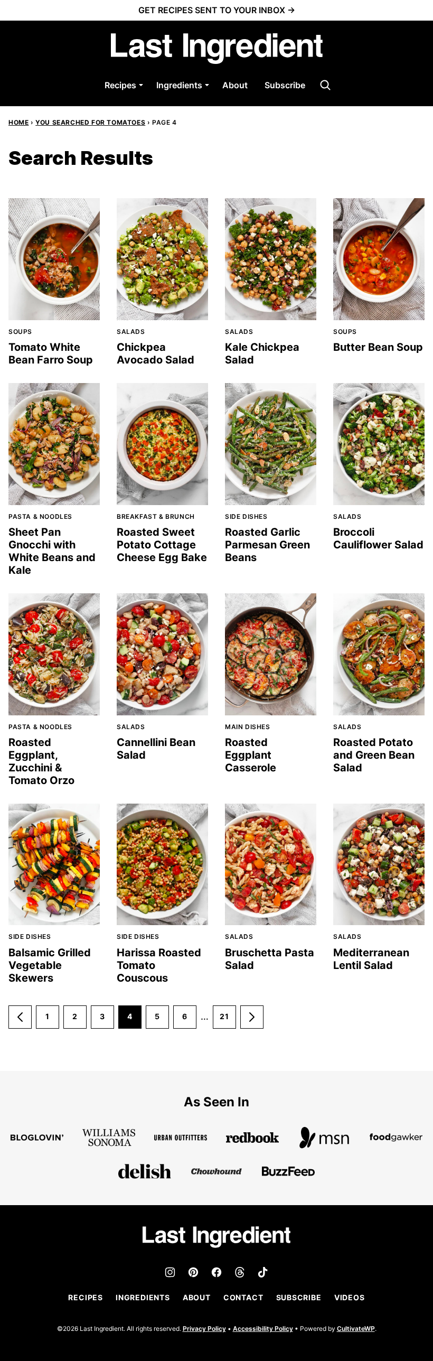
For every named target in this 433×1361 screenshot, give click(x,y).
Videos (349, 1297)
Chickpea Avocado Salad (155, 353)
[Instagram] (170, 1272)
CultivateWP (356, 1328)
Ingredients (179, 85)
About (235, 85)
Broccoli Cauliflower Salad (378, 538)
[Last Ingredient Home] (217, 48)
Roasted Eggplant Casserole (250, 755)
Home (18, 122)
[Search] (325, 85)
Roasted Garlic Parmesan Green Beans (267, 545)
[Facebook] (216, 1272)
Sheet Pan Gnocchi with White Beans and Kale (52, 551)
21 (228, 1020)
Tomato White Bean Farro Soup (50, 353)
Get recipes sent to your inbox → (216, 10)
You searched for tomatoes (90, 122)
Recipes (120, 85)
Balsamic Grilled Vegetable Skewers (49, 965)
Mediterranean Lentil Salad (371, 959)
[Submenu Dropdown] (141, 85)
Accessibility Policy (263, 1328)
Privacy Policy (204, 1328)
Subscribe (285, 85)
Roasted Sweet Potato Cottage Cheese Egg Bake (162, 545)
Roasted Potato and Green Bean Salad (374, 755)
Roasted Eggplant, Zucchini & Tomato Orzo (41, 761)
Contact (243, 1297)
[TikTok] (263, 1272)
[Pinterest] (193, 1272)
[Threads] (239, 1272)
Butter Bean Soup (378, 347)
